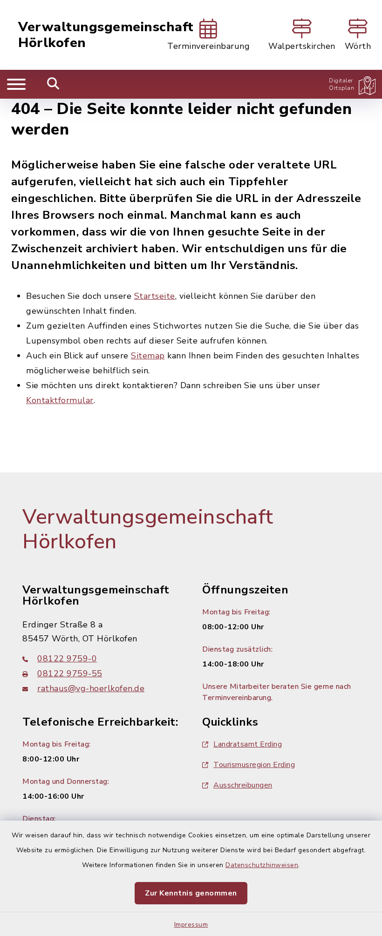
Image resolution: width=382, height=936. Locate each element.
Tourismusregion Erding (254, 765)
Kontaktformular (60, 400)
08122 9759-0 (67, 658)
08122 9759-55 (69, 673)
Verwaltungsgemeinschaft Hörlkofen (106, 35)
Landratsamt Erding (247, 744)
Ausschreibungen (243, 785)
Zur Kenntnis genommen (191, 893)
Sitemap (148, 355)
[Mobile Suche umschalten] (53, 84)
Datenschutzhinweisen (261, 865)
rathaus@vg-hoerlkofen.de (90, 688)
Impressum (191, 924)
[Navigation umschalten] (16, 84)
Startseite (154, 296)
